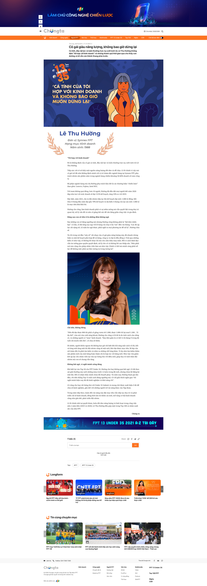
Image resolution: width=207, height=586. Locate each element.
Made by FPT (97, 573)
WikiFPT (137, 579)
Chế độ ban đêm (154, 38)
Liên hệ (48, 561)
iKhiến (123, 570)
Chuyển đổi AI (97, 570)
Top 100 (128, 38)
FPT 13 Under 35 (116, 38)
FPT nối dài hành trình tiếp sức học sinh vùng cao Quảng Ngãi (102, 548)
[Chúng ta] (54, 31)
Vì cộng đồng (125, 576)
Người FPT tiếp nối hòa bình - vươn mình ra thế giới (57, 499)
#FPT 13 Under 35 (87, 465)
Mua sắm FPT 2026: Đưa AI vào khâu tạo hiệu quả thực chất (117, 499)
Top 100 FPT (154, 573)
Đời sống (109, 573)
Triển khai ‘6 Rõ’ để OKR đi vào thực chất (146, 499)
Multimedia (103, 38)
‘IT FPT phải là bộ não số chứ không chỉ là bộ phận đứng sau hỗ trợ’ (89, 500)
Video (137, 570)
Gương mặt (110, 570)
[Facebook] (154, 561)
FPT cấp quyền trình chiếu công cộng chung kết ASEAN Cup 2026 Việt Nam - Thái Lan (141, 548)
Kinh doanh (53, 38)
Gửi (135, 445)
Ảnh (136, 573)
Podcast (137, 576)
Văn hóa (84, 38)
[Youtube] (158, 561)
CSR (142, 38)
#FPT (75, 465)
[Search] (162, 31)
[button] (162, 489)
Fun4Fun (123, 573)
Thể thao (93, 38)
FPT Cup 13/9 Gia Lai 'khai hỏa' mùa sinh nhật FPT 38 (64, 548)
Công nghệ (64, 38)
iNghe (136, 38)
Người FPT (74, 38)
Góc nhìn (109, 576)
